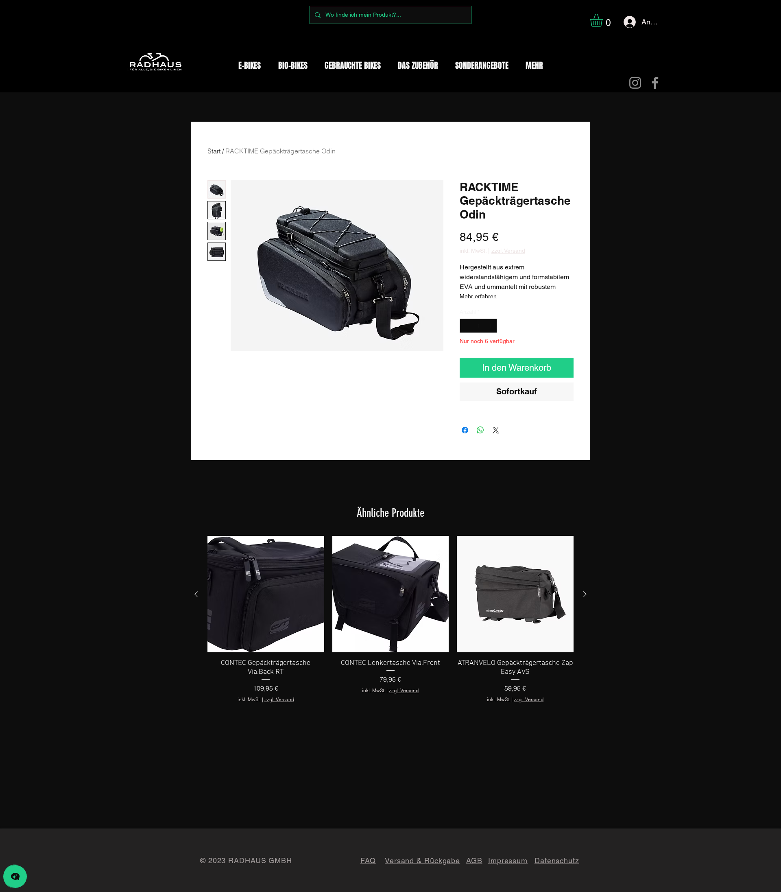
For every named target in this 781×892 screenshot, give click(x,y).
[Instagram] (635, 83)
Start (213, 151)
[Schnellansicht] (265, 594)
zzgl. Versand (508, 250)
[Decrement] (466, 326)
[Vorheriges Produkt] (196, 594)
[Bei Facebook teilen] (465, 430)
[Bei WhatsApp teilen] (480, 430)
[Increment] (491, 326)
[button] (604, 20)
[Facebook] (655, 83)
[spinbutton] (478, 326)
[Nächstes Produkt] (585, 594)
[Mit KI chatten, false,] (15, 876)
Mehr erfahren (478, 296)
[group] (390, 619)
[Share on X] (496, 430)
